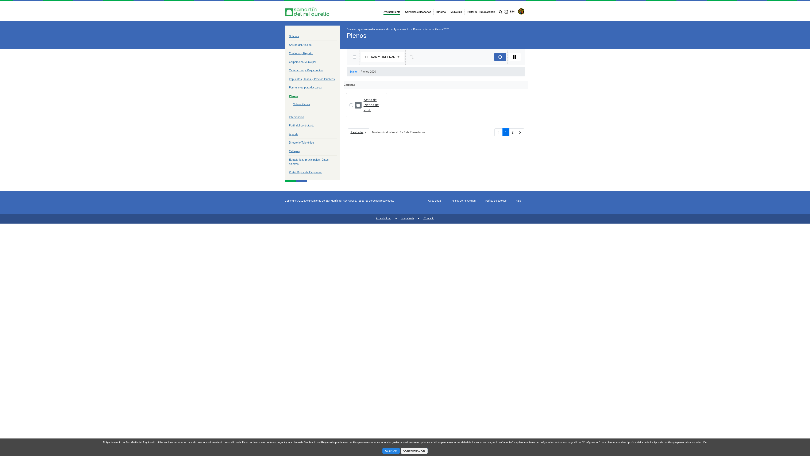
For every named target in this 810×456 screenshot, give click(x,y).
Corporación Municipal (302, 62)
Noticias (294, 36)
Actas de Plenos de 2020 (371, 105)
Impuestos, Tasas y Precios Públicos (312, 79)
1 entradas (360, 133)
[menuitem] (391, 12)
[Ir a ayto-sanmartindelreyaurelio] (308, 11)
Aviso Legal (434, 200)
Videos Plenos (301, 104)
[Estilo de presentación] (515, 57)
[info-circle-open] (500, 57)
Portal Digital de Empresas (305, 172)
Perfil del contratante (301, 125)
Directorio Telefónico (301, 142)
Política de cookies (495, 200)
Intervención (296, 117)
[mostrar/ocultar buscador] (500, 12)
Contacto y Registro (301, 53)
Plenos (293, 96)
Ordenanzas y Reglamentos (306, 70)
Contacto (428, 218)
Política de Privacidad (463, 200)
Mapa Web (407, 218)
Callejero (294, 151)
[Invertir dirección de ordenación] (412, 57)
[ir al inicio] (793, 430)
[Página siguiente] (520, 132)
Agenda (293, 134)
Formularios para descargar (305, 87)
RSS (518, 200)
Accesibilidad (383, 218)
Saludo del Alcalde (300, 44)
